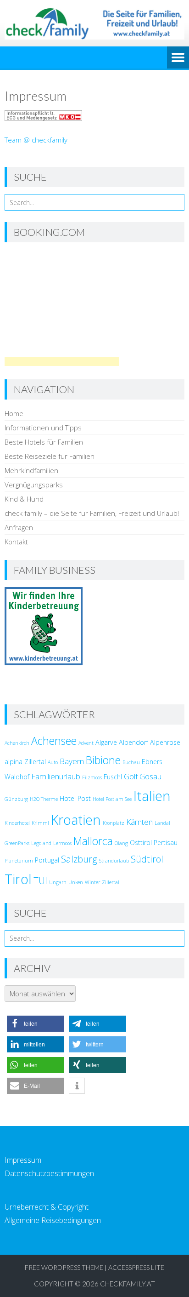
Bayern (72, 761)
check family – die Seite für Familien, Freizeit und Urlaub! (92, 513)
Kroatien (76, 819)
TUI (40, 880)
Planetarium (19, 860)
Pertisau (166, 842)
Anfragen (19, 527)
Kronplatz (113, 823)
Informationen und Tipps (43, 427)
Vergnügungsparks (34, 484)
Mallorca (93, 841)
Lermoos (62, 843)
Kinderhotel (17, 823)
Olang (121, 843)
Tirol (18, 879)
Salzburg (79, 859)
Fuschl (113, 776)
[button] (35, 1024)
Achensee (54, 740)
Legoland (41, 843)
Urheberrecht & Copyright (47, 1207)
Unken (75, 882)
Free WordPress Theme (64, 1267)
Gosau (150, 776)
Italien (152, 796)
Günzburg (16, 799)
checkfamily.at (127, 1284)
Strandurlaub (114, 860)
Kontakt (16, 541)
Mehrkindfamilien (31, 470)
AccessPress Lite (136, 1267)
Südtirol (147, 859)
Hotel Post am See (112, 799)
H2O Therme (44, 799)
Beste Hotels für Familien (44, 441)
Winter (92, 882)
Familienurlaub (55, 776)
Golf (131, 776)
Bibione (103, 760)
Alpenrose (165, 742)
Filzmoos (92, 777)
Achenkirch (17, 743)
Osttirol (141, 842)
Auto (53, 762)
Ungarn (58, 882)
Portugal (47, 860)
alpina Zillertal (25, 761)
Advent (86, 743)
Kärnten (139, 822)
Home (14, 413)
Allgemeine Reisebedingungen (53, 1220)
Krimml (40, 823)
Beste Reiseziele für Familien (49, 456)
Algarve (106, 742)
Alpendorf (133, 742)
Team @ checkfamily (36, 139)
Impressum (23, 1160)
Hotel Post (75, 798)
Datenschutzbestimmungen (49, 1173)
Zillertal (110, 882)
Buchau (131, 762)
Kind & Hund (24, 498)
